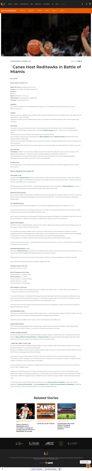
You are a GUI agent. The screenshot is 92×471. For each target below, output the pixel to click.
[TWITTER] (75, 61)
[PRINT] (81, 61)
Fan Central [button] (46, 4)
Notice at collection (37, 469)
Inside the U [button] (38, 4)
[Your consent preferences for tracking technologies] (2, 468)
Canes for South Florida (45, 423)
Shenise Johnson (48, 130)
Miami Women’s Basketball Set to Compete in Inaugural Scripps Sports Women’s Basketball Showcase (25, 428)
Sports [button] (10, 4)
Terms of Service (78, 457)
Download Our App (53, 458)
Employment (36, 457)
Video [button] (56, 4)
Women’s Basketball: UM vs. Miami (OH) (22, 171)
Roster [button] (40, 10)
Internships (43, 457)
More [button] (62, 10)
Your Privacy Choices (51, 469)
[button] (86, 4)
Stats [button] (53, 10)
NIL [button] (52, 4)
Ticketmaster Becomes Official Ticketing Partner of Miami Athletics (65, 426)
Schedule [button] (31, 10)
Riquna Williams (45, 136)
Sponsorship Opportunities (41, 458)
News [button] (47, 10)
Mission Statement (60, 457)
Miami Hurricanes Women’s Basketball (62, 384)
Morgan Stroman (44, 337)
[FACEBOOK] (76, 61)
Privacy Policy (69, 457)
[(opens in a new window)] (19, 443)
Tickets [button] (16, 4)
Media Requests (51, 457)
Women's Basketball (8, 10)
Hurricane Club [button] (24, 4)
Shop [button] (31, 4)
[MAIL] (79, 61)
